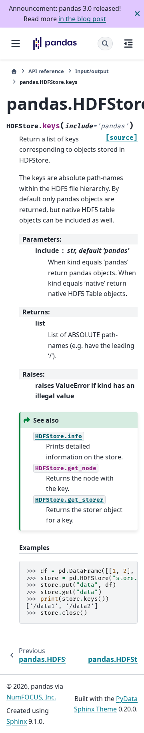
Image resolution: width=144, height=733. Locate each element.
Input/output (92, 71)
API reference (46, 71)
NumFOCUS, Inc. (31, 697)
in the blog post (82, 18)
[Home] (14, 71)
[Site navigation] (15, 43)
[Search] (105, 43)
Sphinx (16, 721)
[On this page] (128, 43)
